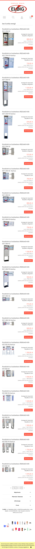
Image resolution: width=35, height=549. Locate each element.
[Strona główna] (17, 8)
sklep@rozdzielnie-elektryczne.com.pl (21, 511)
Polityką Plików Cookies (7, 545)
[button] (4, 17)
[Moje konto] (22, 17)
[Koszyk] (30, 17)
